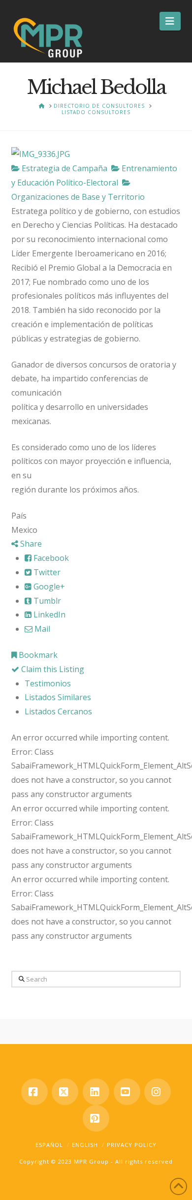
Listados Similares (58, 697)
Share (30, 543)
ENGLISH (85, 1144)
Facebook (50, 558)
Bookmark (37, 654)
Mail (41, 628)
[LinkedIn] (96, 1091)
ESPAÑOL (49, 1144)
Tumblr (46, 600)
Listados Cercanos (58, 711)
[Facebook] (34, 1091)
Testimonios (48, 683)
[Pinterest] (96, 1118)
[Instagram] (157, 1091)
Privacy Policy (132, 1144)
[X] (65, 1091)
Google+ (48, 586)
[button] (170, 21)
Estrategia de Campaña (63, 168)
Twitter (46, 572)
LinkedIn (48, 614)
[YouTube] (127, 1091)
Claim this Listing (51, 669)
